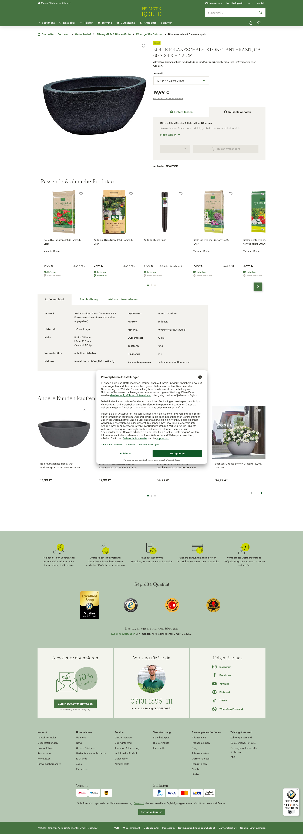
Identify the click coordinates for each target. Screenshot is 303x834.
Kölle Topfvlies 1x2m (155, 239)
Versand (139, 803)
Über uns (81, 737)
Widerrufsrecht (131, 827)
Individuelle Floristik (126, 753)
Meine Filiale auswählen (54, 3)
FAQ (232, 757)
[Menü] (297, 790)
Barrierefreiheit (228, 827)
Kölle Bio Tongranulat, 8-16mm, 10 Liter (62, 241)
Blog (194, 748)
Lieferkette (159, 748)
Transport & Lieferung (127, 748)
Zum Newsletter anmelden (75, 703)
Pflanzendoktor (201, 753)
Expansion (82, 769)
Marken (196, 774)
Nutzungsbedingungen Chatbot (196, 827)
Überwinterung (123, 742)
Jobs (249, 3)
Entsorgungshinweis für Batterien (243, 750)
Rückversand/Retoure (243, 742)
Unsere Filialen (46, 748)
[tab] (181, 112)
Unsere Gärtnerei (85, 748)
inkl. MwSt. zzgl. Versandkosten (168, 98)
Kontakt (261, 3)
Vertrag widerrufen (151, 811)
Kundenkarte (122, 763)
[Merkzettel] (259, 23)
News (79, 742)
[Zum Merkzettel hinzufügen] (143, 46)
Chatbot (196, 769)
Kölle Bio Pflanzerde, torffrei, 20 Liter (211, 241)
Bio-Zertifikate (161, 742)
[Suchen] (260, 12)
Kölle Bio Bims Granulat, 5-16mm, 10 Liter (113, 241)
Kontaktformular (47, 737)
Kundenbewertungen (123, 633)
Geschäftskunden (48, 742)
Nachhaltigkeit (234, 3)
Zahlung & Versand (241, 737)
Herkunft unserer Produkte (91, 753)
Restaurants (44, 753)
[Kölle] (209, 43)
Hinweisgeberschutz (49, 763)
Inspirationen (199, 763)
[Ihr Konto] (251, 23)
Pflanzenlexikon (201, 742)
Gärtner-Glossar (201, 758)
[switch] (291, 812)
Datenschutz (151, 827)
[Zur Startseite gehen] (151, 12)
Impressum (168, 827)
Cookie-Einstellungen (252, 827)
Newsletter (44, 758)
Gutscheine (121, 758)
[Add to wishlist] (84, 410)
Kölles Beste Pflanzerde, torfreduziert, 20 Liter (257, 241)
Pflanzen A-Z (199, 737)
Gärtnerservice (213, 3)
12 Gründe (81, 758)
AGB (116, 827)
